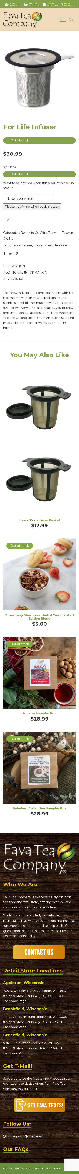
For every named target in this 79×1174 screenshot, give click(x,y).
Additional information (25, 272)
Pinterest (35, 1136)
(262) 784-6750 (49, 1022)
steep (49, 245)
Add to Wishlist (7, 219)
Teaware (54, 233)
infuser (39, 245)
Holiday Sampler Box (39, 713)
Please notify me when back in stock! (32, 206)
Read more (39, 678)
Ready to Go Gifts (34, 233)
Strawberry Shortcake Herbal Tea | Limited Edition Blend (39, 617)
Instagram (14, 1136)
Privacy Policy (52, 1168)
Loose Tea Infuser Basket (39, 520)
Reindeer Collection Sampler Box (39, 808)
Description (14, 266)
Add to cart (39, 449)
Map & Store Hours (19, 996)
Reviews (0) (13, 279)
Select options (39, 580)
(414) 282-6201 (49, 1048)
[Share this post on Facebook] (4, 254)
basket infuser (22, 245)
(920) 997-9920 (49, 996)
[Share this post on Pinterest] (17, 253)
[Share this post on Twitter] (10, 253)
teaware (61, 245)
